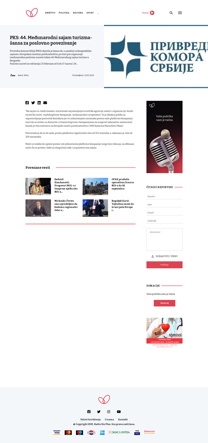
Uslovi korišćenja (91, 419)
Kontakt (123, 419)
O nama (109, 419)
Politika (64, 13)
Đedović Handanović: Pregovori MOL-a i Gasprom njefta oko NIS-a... (66, 185)
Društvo (50, 13)
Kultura (78, 13)
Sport (90, 13)
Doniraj (164, 303)
